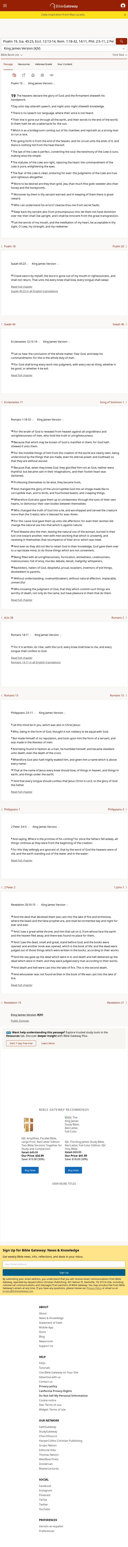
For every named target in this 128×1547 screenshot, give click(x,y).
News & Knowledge (51, 1318)
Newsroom (46, 1341)
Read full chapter (21, 287)
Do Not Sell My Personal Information (63, 1395)
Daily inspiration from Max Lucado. (63, 14)
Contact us (45, 1381)
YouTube (44, 1509)
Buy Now (30, 1170)
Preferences (46, 1531)
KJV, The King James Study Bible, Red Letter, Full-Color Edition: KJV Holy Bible (85, 1145)
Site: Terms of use (50, 1405)
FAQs (42, 1363)
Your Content (64, 64)
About (43, 1313)
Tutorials (44, 1368)
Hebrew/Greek (43, 64)
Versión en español (51, 1526)
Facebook (45, 1486)
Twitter (43, 1504)
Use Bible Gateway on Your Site (58, 1372)
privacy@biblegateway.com (18, 1291)
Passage (8, 64)
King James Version (23, 1015)
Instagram (45, 1490)
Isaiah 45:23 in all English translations (34, 291)
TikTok (43, 1500)
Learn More (48, 1043)
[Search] (121, 41)
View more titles (64, 1184)
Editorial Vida (47, 1450)
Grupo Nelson (48, 1445)
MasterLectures (49, 1468)
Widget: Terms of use (52, 1409)
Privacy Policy (94, 1288)
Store (42, 1332)
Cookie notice (47, 1400)
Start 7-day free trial (21, 1043)
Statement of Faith (50, 1323)
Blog (42, 1336)
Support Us (46, 1346)
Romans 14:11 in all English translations (36, 662)
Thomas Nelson (49, 1455)
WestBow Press (48, 1459)
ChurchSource (48, 1436)
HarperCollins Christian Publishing (60, 1441)
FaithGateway (47, 1427)
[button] (123, 5)
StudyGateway (48, 1431)
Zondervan (46, 1464)
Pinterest (44, 1495)
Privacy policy (48, 1386)
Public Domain (20, 1021)
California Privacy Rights (55, 1391)
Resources (24, 64)
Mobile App (46, 1327)
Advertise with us (50, 1377)
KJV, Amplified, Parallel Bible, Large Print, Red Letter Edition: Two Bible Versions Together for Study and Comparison (42, 1143)
